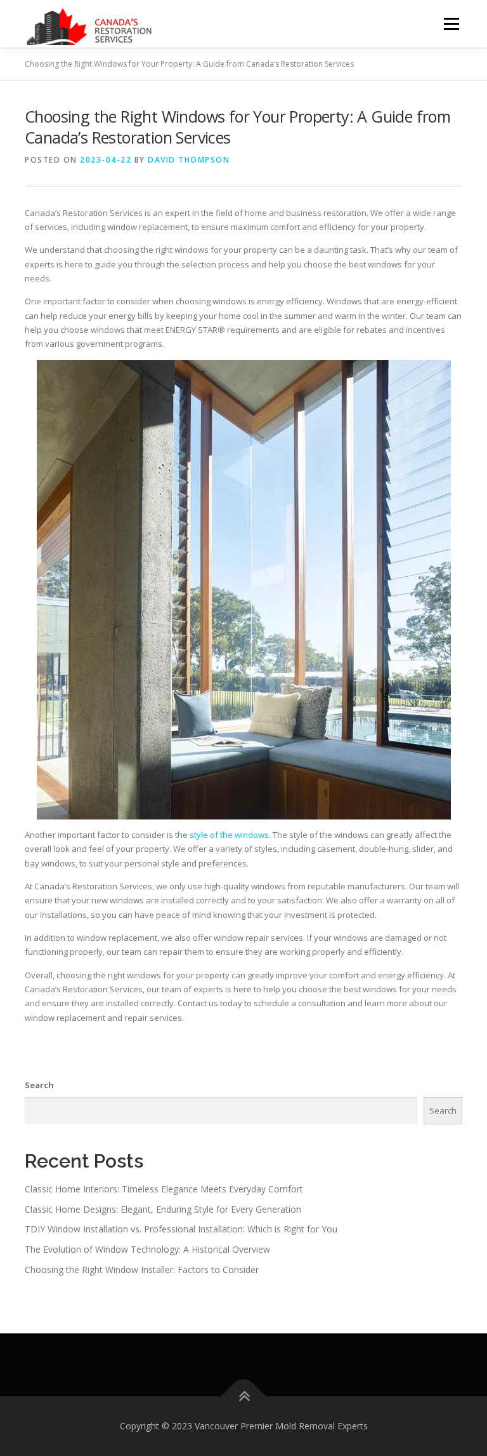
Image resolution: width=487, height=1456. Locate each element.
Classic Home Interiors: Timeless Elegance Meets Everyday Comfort (164, 1189)
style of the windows (229, 834)
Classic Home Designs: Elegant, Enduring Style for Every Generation (163, 1209)
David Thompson (189, 159)
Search (39, 1085)
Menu (451, 23)
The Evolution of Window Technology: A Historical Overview (147, 1249)
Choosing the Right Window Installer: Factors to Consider (142, 1270)
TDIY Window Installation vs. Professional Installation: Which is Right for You (181, 1229)
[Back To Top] (243, 1396)
